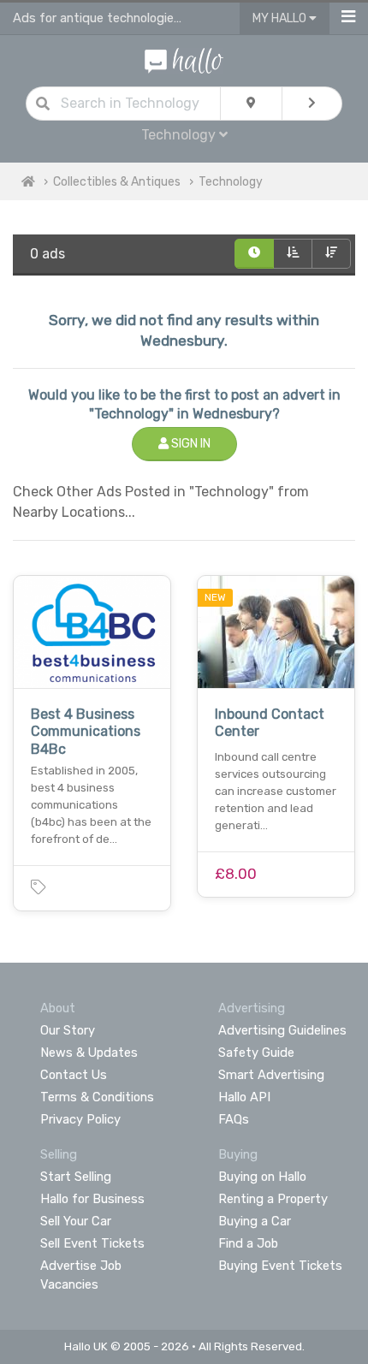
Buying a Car (254, 1221)
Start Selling (75, 1176)
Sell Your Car (75, 1221)
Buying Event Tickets (280, 1265)
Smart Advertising (271, 1074)
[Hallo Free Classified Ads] (184, 59)
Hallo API (244, 1097)
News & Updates (89, 1052)
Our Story (67, 1030)
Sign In (190, 443)
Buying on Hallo (262, 1176)
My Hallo (280, 18)
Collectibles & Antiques (117, 182)
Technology (231, 182)
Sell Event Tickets (92, 1243)
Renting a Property (273, 1199)
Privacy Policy (80, 1119)
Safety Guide (256, 1052)
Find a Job (248, 1243)
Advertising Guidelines (282, 1030)
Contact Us (73, 1074)
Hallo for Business (92, 1199)
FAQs (233, 1119)
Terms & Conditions (97, 1097)
